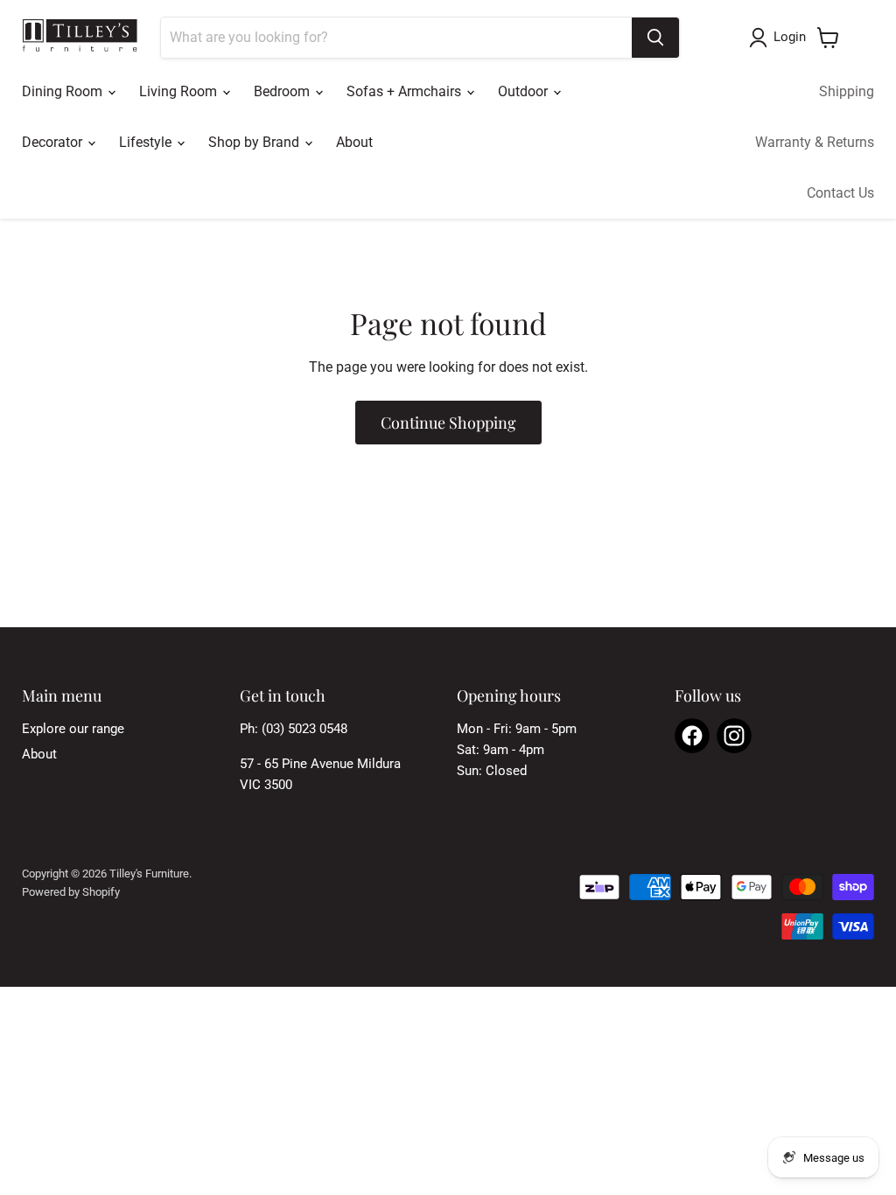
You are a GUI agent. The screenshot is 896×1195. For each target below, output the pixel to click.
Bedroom (283, 91)
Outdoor (524, 91)
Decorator (54, 142)
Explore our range (73, 729)
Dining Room (64, 91)
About (354, 142)
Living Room (179, 91)
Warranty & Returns (814, 142)
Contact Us (840, 193)
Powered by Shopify (71, 891)
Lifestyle (147, 142)
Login (790, 37)
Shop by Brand (255, 142)
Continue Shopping (448, 422)
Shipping (846, 91)
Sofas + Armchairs (405, 91)
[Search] (655, 37)
